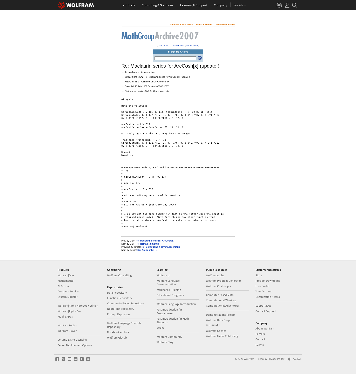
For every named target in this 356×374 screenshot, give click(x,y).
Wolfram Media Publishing (222, 336)
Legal (261, 359)
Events (259, 345)
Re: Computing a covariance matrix (161, 247)
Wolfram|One (66, 275)
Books (160, 327)
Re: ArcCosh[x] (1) (147, 250)
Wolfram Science (216, 331)
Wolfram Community (169, 337)
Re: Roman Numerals (147, 244)
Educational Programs (170, 295)
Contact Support (265, 311)
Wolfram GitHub (117, 337)
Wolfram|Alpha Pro (69, 311)
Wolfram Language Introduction (176, 304)
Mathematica (66, 281)
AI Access (63, 286)
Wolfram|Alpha (215, 275)
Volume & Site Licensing (72, 339)
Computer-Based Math (220, 295)
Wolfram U (163, 275)
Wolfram (249, 359)
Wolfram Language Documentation (168, 282)
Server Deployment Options (75, 345)
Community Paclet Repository (125, 303)
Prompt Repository (119, 314)
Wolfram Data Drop (218, 320)
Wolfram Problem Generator (223, 281)
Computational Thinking (221, 300)
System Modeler (67, 297)
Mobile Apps (65, 316)
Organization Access (267, 297)
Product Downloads (267, 281)
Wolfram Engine (67, 325)
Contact (260, 339)
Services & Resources (181, 24)
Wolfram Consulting (119, 275)
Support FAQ (263, 305)
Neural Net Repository (120, 309)
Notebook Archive (118, 332)
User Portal (262, 286)
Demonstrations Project (220, 315)
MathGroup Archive (225, 24)
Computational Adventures (223, 305)
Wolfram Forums (204, 24)
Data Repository (117, 292)
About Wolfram (264, 328)
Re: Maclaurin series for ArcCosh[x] (155, 240)
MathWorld (213, 325)
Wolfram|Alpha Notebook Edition (78, 305)
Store (258, 275)
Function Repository (119, 298)
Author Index (192, 45)
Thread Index (177, 45)
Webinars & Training (169, 290)
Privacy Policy (276, 359)
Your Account (263, 291)
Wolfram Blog (165, 342)
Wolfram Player (67, 331)
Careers (260, 334)
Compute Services (69, 291)
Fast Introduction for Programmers (169, 311)
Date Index (163, 45)
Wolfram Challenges (218, 286)
